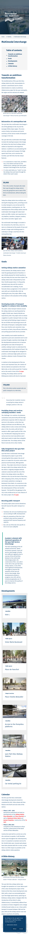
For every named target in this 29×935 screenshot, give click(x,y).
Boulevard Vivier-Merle (14, 818)
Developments (12, 61)
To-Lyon (21, 371)
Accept (21, 928)
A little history (12, 66)
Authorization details (12, 925)
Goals (10, 58)
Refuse (14, 928)
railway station (20, 814)
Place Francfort (19, 816)
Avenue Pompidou (8, 820)
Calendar (11, 63)
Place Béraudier (8, 816)
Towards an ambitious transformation (15, 55)
